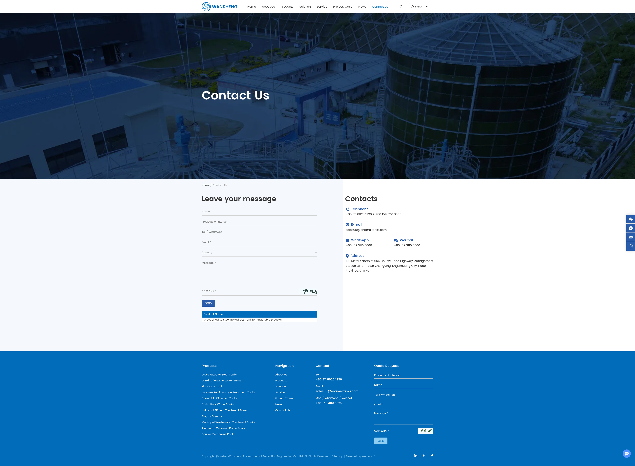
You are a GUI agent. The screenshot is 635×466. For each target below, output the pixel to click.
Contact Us (380, 6)
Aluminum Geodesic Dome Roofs (223, 428)
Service (322, 6)
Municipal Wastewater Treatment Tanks (228, 422)
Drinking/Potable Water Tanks (221, 380)
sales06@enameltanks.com (366, 230)
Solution (305, 6)
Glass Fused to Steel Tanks (219, 375)
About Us (268, 6)
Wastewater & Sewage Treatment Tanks (228, 392)
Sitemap (337, 456)
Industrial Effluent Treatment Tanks (225, 410)
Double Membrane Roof (217, 434)
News (362, 6)
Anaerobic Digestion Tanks (219, 398)
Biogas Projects (212, 416)
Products (287, 6)
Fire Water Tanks (213, 386)
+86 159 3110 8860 (359, 245)
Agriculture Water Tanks (218, 404)
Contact (322, 366)
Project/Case (342, 6)
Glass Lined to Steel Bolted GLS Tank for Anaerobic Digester (243, 320)
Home (251, 6)
